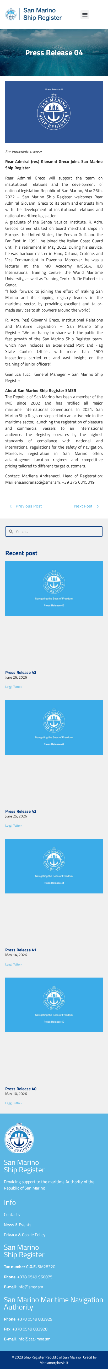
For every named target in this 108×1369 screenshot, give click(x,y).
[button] (84, 14)
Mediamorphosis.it (54, 1362)
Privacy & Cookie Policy (24, 1234)
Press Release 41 (20, 950)
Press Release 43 (20, 672)
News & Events (17, 1224)
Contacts (12, 1214)
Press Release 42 (20, 811)
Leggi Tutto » (13, 686)
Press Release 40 (20, 1089)
